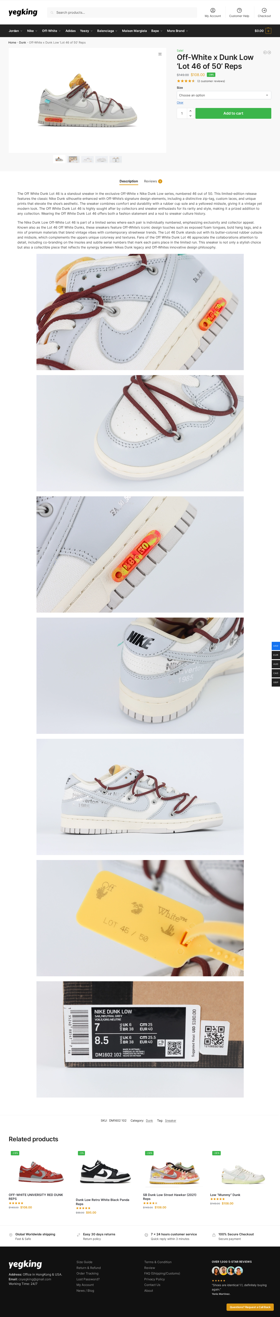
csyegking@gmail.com (34, 1279)
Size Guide (84, 1262)
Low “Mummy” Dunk (225, 1195)
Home (12, 42)
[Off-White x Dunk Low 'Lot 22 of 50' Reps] (265, 52)
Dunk (22, 42)
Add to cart (233, 113)
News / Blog (85, 1291)
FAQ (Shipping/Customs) (162, 1273)
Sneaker (170, 1120)
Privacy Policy (154, 1279)
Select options (39, 1216)
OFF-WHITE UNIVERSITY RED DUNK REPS (36, 1197)
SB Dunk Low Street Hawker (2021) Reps (169, 1197)
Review (149, 1268)
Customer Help (239, 16)
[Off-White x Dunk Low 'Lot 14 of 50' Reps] (269, 52)
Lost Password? (88, 1279)
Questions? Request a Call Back (250, 1307)
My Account (213, 16)
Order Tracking (87, 1273)
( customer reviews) (211, 81)
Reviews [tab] (152, 181)
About (148, 1291)
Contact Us (152, 1285)
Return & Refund (88, 1268)
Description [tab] (129, 181)
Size (180, 87)
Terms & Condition (158, 1262)
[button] (263, 31)
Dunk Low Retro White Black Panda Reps (102, 1202)
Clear (180, 102)
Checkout (264, 16)
